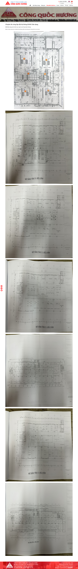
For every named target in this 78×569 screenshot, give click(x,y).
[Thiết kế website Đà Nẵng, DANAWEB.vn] (70, 567)
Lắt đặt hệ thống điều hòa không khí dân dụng (37, 21)
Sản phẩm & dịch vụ (11, 21)
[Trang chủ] (30, 5)
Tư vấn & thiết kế (22, 21)
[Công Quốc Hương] (16, 2)
